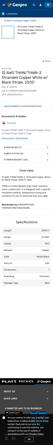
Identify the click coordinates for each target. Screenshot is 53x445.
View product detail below (15, 138)
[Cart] (48, 5)
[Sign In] (40, 5)
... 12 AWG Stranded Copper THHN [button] (19, 20)
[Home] (17, 5)
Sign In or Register (12, 106)
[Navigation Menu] (4, 5)
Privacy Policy (36, 434)
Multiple (7, 69)
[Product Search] (34, 5)
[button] (8, 32)
